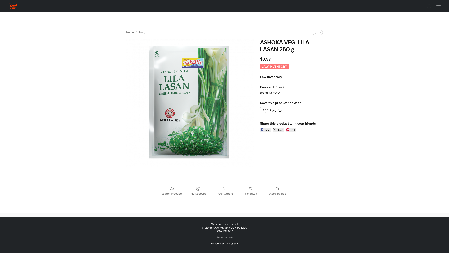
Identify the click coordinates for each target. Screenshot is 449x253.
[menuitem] (315, 32)
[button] (12, 6)
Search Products (172, 194)
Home (130, 32)
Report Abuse (224, 237)
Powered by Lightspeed (224, 243)
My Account (198, 194)
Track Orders (224, 194)
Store (141, 32)
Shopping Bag (277, 194)
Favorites (251, 194)
